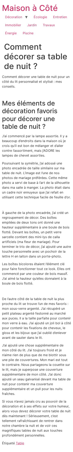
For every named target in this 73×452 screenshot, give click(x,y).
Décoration (13, 17)
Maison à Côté (30, 8)
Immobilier (13, 25)
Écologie (40, 17)
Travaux (49, 25)
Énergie (11, 33)
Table (20, 443)
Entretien (60, 17)
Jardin (32, 25)
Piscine (28, 33)
